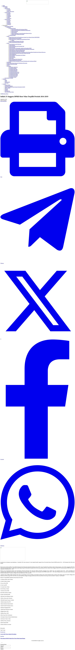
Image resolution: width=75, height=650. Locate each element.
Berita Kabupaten (3, 101)
